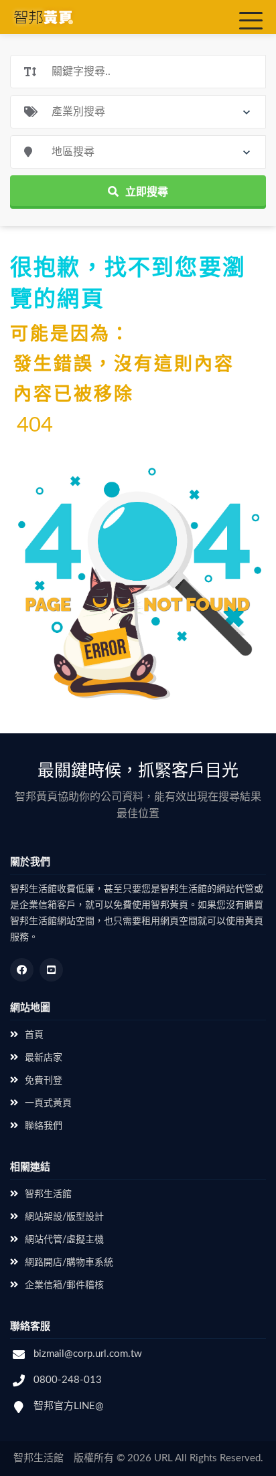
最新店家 (43, 1058)
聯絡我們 (43, 1126)
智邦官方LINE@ (68, 1406)
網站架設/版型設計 (64, 1217)
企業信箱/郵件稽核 (64, 1285)
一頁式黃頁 (48, 1103)
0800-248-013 (67, 1380)
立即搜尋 (146, 192)
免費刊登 (43, 1080)
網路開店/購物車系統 (69, 1262)
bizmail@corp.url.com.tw (87, 1354)
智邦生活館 (48, 1194)
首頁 (34, 1035)
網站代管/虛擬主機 (64, 1239)
